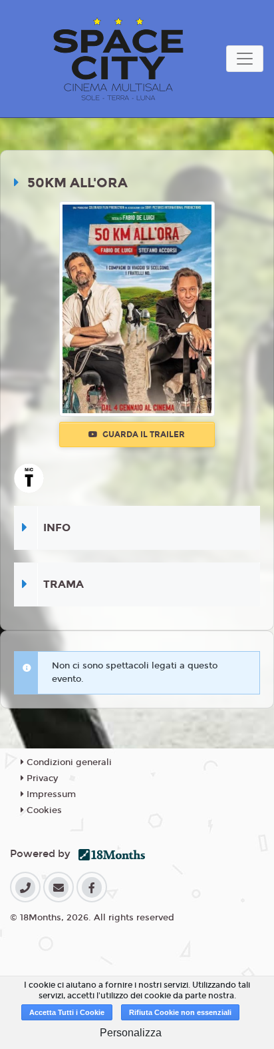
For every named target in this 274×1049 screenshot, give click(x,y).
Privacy (41, 778)
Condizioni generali (68, 762)
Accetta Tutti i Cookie (66, 1012)
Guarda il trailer (142, 434)
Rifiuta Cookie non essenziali (180, 1012)
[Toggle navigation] (244, 58)
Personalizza (131, 1032)
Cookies (43, 810)
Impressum (50, 794)
